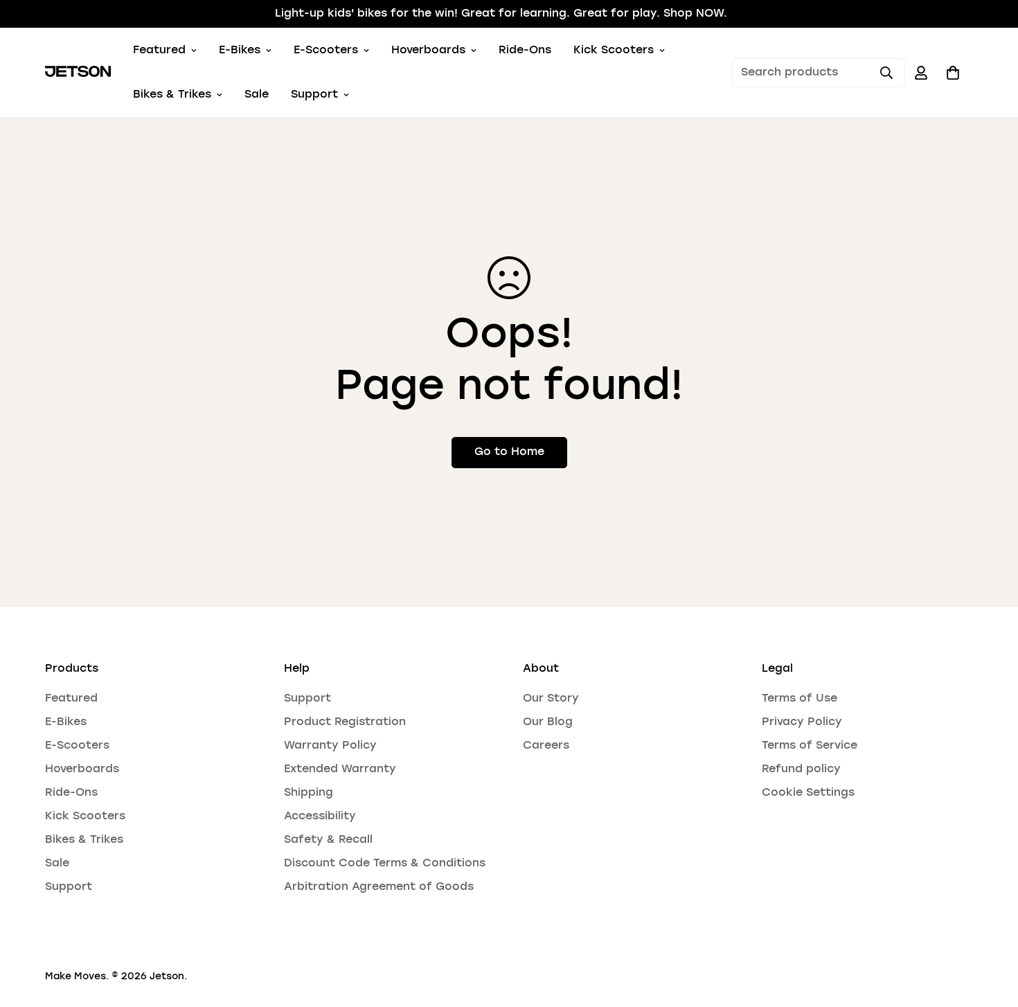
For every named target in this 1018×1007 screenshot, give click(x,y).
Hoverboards (428, 50)
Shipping (308, 793)
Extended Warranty (340, 769)
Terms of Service (809, 745)
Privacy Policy (802, 722)
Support (314, 94)
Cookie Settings (808, 793)
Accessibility (320, 816)
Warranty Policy (330, 745)
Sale (256, 94)
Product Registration (345, 722)
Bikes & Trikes (172, 94)
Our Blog (548, 722)
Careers (546, 745)
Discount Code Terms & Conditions (384, 863)
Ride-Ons (525, 50)
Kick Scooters (613, 50)
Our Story (551, 698)
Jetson (167, 976)
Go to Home (509, 452)
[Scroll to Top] (991, 931)
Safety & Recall (328, 840)
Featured (159, 50)
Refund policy (801, 769)
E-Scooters (326, 50)
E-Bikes (239, 50)
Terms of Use (799, 698)
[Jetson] (78, 73)
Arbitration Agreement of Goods (379, 887)
